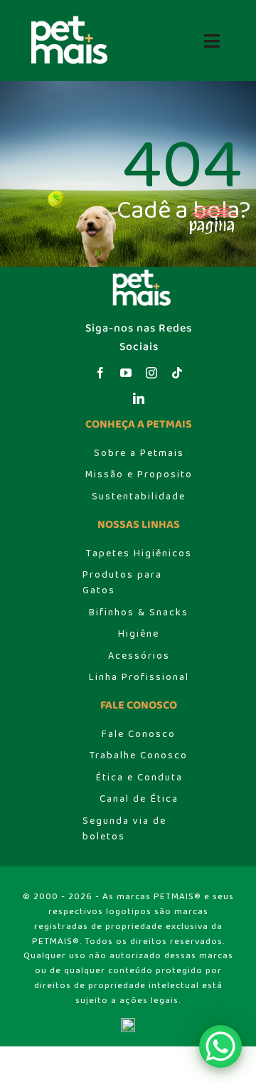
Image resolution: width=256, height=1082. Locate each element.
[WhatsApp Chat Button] (220, 1046)
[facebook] (100, 372)
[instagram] (151, 372)
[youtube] (126, 372)
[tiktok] (177, 372)
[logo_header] (65, 19)
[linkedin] (138, 398)
